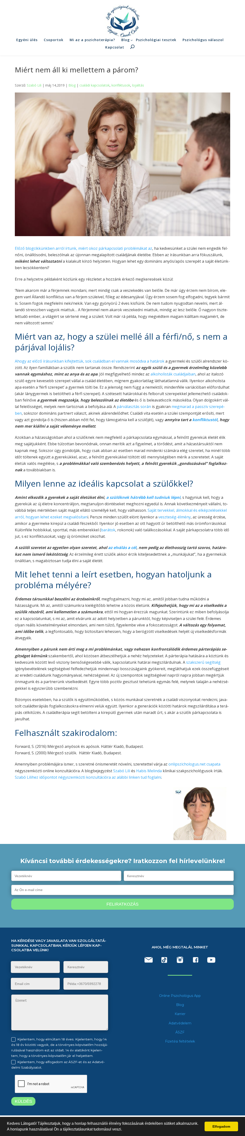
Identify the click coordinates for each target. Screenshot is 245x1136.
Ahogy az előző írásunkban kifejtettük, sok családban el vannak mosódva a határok (89, 361)
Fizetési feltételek (180, 1041)
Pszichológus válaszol (203, 40)
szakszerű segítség (203, 662)
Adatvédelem (180, 1023)
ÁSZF (179, 1032)
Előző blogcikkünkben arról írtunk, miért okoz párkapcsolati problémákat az (83, 248)
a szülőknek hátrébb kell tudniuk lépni (142, 497)
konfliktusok (120, 85)
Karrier (180, 1014)
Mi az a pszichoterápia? (92, 40)
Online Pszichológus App (180, 996)
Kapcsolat (114, 47)
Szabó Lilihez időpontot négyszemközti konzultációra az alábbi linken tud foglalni (88, 777)
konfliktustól (204, 419)
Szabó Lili (34, 85)
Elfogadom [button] (221, 1126)
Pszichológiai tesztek (156, 40)
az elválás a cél (121, 547)
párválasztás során (134, 406)
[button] (123, 1130)
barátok (108, 530)
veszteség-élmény (174, 517)
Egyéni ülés (27, 40)
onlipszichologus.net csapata (193, 764)
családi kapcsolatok (94, 85)
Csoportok (53, 40)
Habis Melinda (149, 770)
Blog (125, 40)
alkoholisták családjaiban (172, 374)
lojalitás (138, 85)
